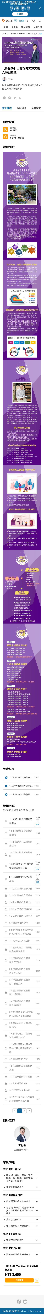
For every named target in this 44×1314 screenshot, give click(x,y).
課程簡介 (21, 108)
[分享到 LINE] (9, 98)
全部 (5, 27)
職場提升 (31, 34)
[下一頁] (29, 1110)
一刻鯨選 (12, 34)
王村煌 (10, 79)
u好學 (4, 34)
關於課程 (7, 108)
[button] (22, 777)
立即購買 (19, 1280)
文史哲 (14, 27)
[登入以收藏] (20, 98)
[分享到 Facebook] (4, 98)
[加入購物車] (37, 1280)
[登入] (39, 21)
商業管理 (25, 27)
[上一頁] (14, 1110)
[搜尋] (26, 21)
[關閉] (40, 8)
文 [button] (37, 821)
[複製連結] (15, 98)
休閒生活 (37, 27)
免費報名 (20, 14)
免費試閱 (36, 108)
